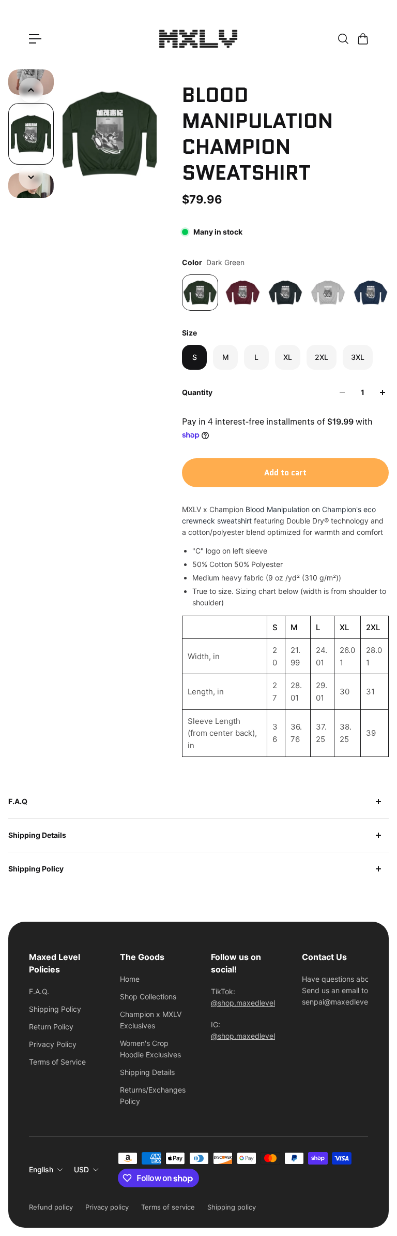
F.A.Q (17, 801)
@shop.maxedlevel (243, 1002)
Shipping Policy (36, 868)
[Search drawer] (343, 38)
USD (81, 1169)
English (41, 1169)
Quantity (197, 392)
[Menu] (35, 39)
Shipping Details (37, 835)
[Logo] (198, 39)
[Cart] (362, 38)
